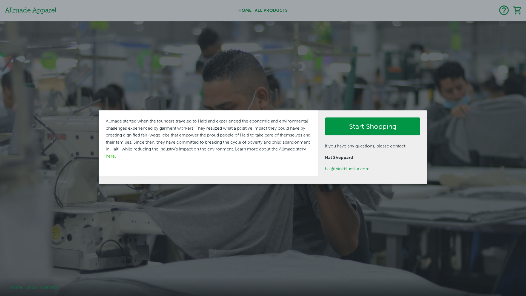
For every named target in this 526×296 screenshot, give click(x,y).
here (110, 156)
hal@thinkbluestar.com (347, 168)
